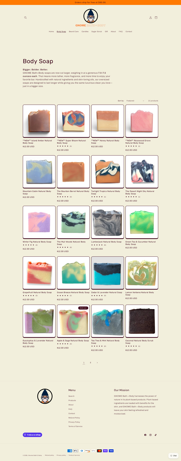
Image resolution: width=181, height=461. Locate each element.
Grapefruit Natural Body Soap (37, 292)
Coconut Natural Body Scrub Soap (139, 341)
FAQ (70, 409)
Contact (71, 413)
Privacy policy (61, 455)
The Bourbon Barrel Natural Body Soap (73, 192)
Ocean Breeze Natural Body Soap (73, 292)
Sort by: (121, 101)
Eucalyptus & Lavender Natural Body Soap (38, 341)
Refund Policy (74, 418)
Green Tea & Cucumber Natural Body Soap (140, 243)
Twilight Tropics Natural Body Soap (105, 192)
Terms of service (74, 455)
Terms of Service (75, 426)
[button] (25, 17)
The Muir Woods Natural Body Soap (71, 243)
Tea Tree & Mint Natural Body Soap (105, 341)
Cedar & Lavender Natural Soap (106, 292)
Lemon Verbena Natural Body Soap (139, 293)
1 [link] (83, 363)
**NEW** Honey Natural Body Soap (105, 141)
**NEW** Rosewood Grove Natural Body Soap (138, 141)
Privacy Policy (74, 422)
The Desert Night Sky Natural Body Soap (139, 192)
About (71, 405)
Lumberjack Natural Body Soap (106, 242)
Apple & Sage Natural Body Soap (73, 340)
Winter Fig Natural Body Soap (37, 242)
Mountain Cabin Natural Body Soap (37, 192)
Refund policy (49, 455)
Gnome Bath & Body (35, 455)
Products (72, 400)
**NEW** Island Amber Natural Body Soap (37, 141)
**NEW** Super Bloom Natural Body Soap (71, 141)
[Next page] (97, 362)
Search (71, 396)
